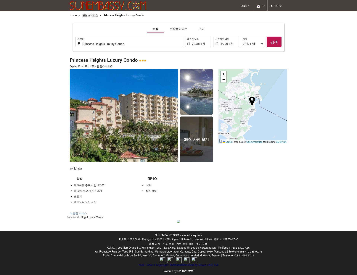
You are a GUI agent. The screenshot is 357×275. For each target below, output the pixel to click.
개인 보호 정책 (185, 243)
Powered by (178, 271)
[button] (245, 5)
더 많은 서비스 (78, 213)
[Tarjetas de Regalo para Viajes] (178, 221)
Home (73, 15)
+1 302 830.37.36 (229, 239)
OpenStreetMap (254, 141)
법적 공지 (154, 243)
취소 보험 (168, 243)
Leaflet (228, 141)
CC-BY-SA (281, 141)
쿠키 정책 (201, 243)
